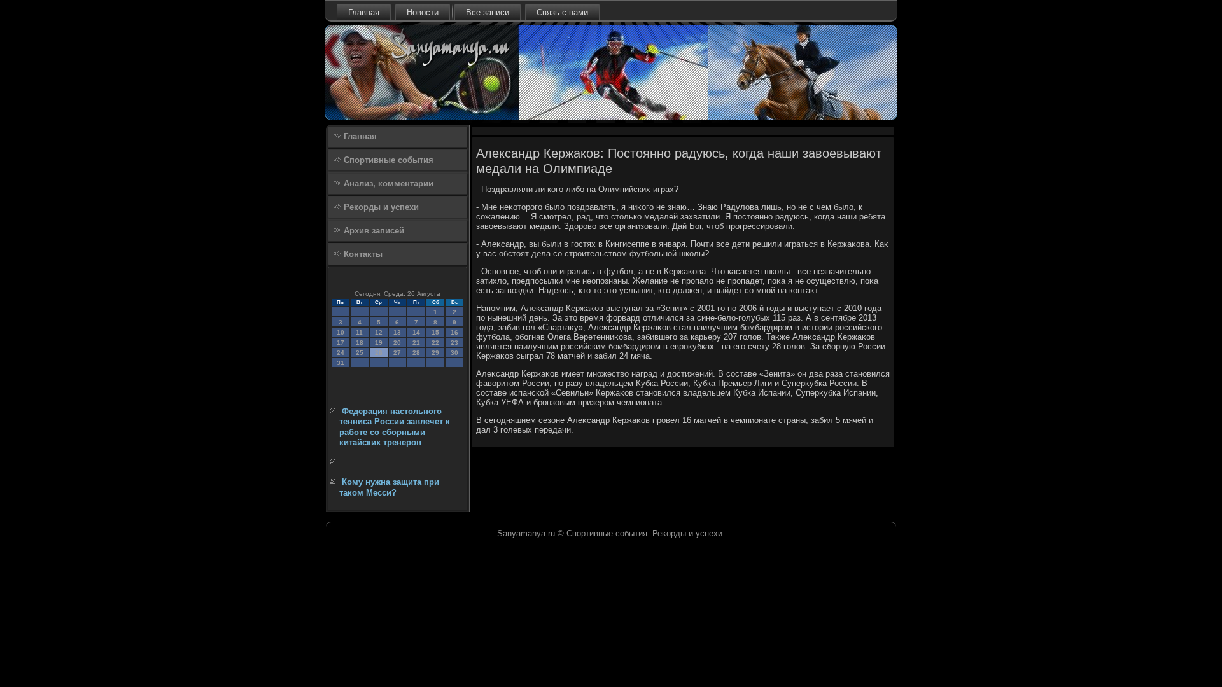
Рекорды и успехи (381, 207)
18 (359, 342)
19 (379, 342)
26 (379, 352)
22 (435, 342)
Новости (423, 12)
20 (397, 342)
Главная (363, 12)
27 (397, 352)
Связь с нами (562, 12)
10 (340, 332)
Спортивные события (388, 160)
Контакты (363, 254)
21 (416, 342)
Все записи (487, 12)
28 (416, 352)
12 (379, 332)
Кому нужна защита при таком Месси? (389, 487)
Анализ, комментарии (388, 183)
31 (340, 362)
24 (340, 352)
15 (435, 332)
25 (359, 352)
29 (435, 352)
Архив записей (374, 230)
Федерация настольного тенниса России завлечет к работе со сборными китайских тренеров (394, 426)
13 (397, 332)
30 (454, 352)
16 (454, 332)
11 (359, 332)
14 (416, 332)
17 (340, 342)
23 (454, 342)
